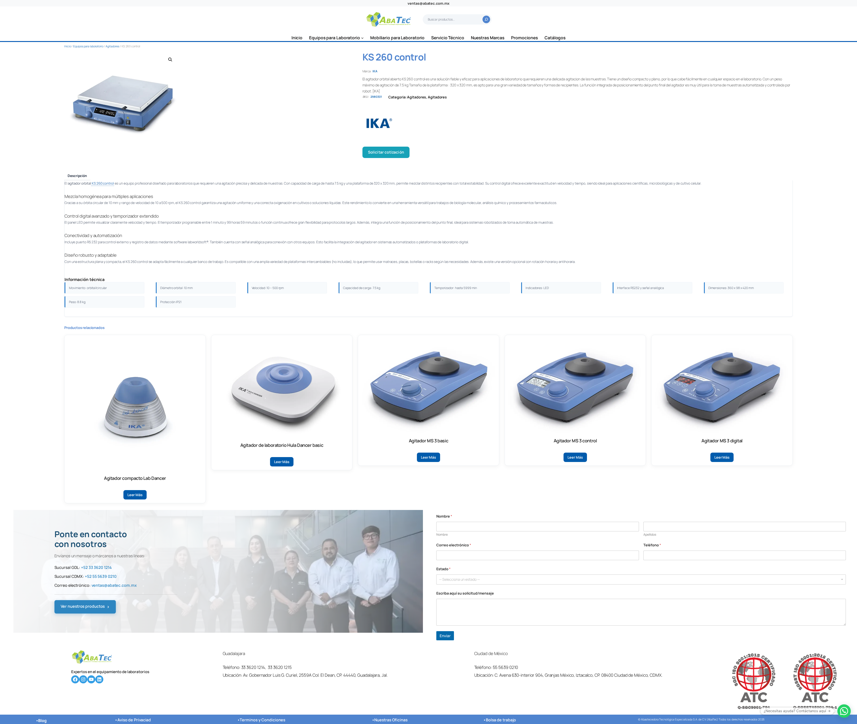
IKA (374, 71)
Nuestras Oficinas (390, 719)
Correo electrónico (453, 545)
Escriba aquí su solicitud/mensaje (465, 593)
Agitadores (112, 46)
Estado (443, 569)
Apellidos (649, 534)
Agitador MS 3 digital (722, 441)
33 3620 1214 (253, 667)
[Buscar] (486, 19)
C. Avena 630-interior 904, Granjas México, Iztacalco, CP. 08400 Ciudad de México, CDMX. (578, 675)
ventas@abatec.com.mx (428, 3)
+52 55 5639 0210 (100, 576)
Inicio (67, 46)
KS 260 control (102, 183)
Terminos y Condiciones (262, 719)
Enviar (445, 635)
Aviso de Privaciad (134, 719)
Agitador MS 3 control (575, 441)
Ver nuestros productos (85, 606)
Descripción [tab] (77, 175)
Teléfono (652, 545)
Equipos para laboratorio (88, 46)
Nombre (442, 534)
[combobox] (641, 579)
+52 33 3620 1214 (96, 567)
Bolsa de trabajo (501, 719)
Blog (42, 720)
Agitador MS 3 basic (428, 441)
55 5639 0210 (505, 667)
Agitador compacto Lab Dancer (135, 478)
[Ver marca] (577, 123)
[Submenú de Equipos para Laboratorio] (362, 38)
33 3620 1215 (280, 667)
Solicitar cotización (386, 152)
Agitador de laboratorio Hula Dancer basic (281, 445)
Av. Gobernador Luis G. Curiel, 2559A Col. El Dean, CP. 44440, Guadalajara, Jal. (316, 675)
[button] (170, 60)
